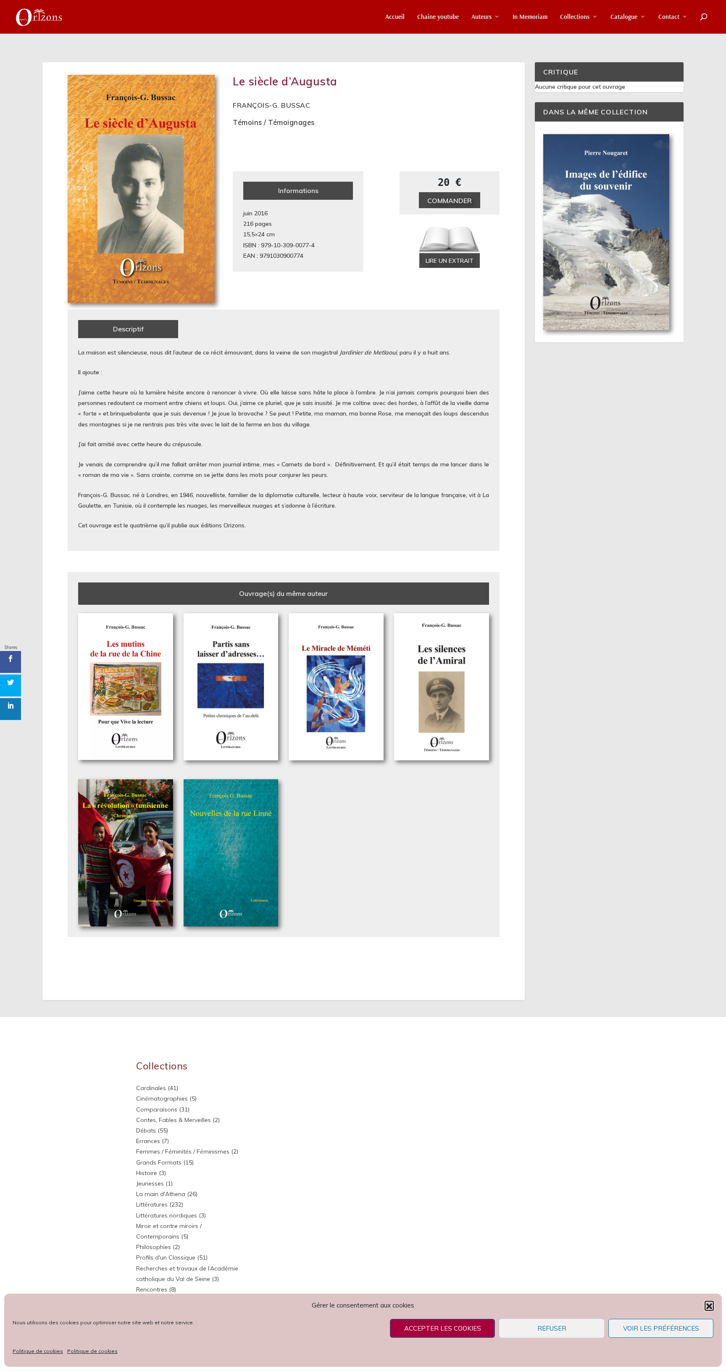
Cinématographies (162, 1098)
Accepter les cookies (442, 1328)
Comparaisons (156, 1109)
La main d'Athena (160, 1194)
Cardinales (151, 1088)
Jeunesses (150, 1183)
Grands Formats (159, 1162)
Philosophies (153, 1247)
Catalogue (623, 17)
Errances (148, 1141)
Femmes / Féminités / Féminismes (182, 1151)
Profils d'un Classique (165, 1257)
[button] (709, 1305)
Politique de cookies (38, 1351)
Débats (146, 1130)
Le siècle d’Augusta (285, 81)
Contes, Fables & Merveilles (173, 1120)
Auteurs (481, 17)
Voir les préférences (661, 1328)
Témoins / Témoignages (274, 122)
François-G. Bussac (271, 105)
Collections (574, 17)
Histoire (146, 1173)
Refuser (551, 1328)
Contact (668, 17)
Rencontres (151, 1289)
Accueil (395, 17)
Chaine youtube (438, 17)
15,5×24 (254, 234)
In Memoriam (530, 17)
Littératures (152, 1204)
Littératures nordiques (166, 1215)
